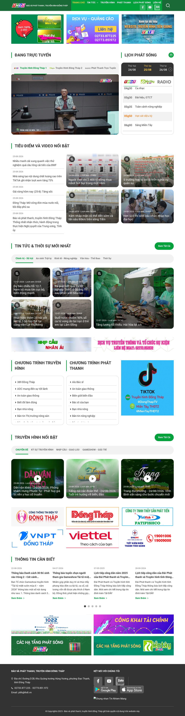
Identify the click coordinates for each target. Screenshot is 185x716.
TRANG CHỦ (78, 2)
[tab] (30, 68)
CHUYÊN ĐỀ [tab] (22, 449)
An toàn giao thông (28, 395)
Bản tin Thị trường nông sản (33, 415)
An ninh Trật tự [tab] (44, 258)
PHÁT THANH (124, 2)
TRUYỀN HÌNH (107, 2)
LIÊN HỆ (157, 2)
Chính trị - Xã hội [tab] (24, 258)
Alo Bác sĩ (77, 382)
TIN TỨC (91, 2)
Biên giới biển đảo (82, 395)
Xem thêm (16, 598)
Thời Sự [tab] (107, 258)
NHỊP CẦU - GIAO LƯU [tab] (68, 449)
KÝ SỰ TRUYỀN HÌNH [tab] (42, 449)
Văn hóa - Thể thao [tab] (90, 258)
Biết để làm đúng (27, 402)
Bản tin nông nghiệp (83, 415)
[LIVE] (65, 104)
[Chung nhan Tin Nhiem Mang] (134, 699)
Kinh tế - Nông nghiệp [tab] (65, 258)
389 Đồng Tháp (26, 382)
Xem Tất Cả (164, 246)
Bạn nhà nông (25, 409)
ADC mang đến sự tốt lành (32, 388)
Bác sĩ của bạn (80, 402)
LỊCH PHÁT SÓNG (142, 2)
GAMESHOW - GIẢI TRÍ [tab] (95, 449)
